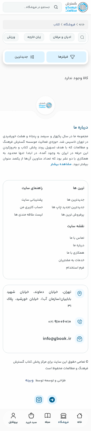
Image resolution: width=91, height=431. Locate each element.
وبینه (29, 380)
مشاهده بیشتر (61, 164)
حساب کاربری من (31, 207)
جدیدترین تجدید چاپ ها (68, 207)
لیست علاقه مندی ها (28, 214)
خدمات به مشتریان (71, 260)
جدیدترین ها (75, 199)
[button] (82, 37)
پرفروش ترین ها (72, 214)
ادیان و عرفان (62, 37)
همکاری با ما (75, 252)
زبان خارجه (34, 37)
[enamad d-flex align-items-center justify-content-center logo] (45, 346)
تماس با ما (77, 238)
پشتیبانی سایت (32, 199)
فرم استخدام (75, 267)
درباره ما (78, 245)
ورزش (11, 37)
